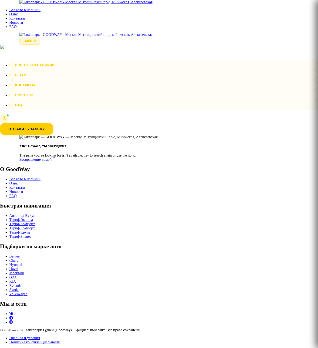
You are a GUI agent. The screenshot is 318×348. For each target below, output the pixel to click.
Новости (16, 22)
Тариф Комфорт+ (23, 228)
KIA (12, 281)
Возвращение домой (35, 159)
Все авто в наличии (25, 10)
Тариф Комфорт (22, 224)
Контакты (17, 18)
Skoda (14, 290)
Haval (13, 269)
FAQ (13, 27)
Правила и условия (24, 338)
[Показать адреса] (4, 118)
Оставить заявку (26, 129)
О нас (13, 14)
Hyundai (15, 265)
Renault (15, 286)
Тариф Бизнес (20, 236)
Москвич (16, 273)
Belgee (14, 256)
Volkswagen (18, 294)
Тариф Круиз (19, 232)
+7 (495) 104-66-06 (28, 116)
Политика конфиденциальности (34, 342)
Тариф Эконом (21, 220)
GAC (13, 277)
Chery (13, 260)
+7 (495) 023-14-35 (28, 120)
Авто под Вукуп (22, 216)
